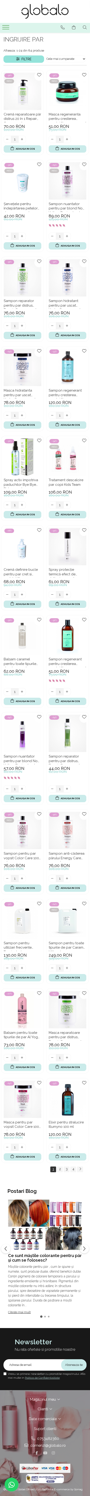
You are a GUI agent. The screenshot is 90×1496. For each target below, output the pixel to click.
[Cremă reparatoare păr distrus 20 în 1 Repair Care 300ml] (22, 91)
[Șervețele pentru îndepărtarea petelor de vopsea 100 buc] (22, 181)
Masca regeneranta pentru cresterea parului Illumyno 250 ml (67, 117)
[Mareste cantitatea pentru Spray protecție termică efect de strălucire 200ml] (67, 594)
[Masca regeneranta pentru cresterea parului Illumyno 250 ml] (67, 91)
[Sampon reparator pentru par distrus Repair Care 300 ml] (67, 733)
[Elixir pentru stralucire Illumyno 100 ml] (67, 1099)
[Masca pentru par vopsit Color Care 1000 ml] (22, 1099)
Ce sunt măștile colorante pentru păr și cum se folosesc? (45, 1258)
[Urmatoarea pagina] (80, 1169)
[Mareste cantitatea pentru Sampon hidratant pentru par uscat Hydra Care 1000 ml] (67, 325)
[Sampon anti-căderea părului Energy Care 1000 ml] (67, 830)
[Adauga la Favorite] (39, 76)
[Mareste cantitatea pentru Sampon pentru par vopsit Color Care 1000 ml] (22, 878)
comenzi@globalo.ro (48, 1445)
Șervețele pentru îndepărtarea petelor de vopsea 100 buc (21, 207)
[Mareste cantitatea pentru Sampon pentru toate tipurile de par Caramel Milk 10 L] (67, 968)
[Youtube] (45, 1453)
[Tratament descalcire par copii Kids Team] (67, 457)
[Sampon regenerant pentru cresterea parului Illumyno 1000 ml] (67, 367)
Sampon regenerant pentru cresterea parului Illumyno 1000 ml (66, 393)
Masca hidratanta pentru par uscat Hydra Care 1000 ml (20, 393)
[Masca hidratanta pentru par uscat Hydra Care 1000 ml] (22, 367)
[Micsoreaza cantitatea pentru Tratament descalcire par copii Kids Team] (52, 505)
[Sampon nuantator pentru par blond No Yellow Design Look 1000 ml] (67, 181)
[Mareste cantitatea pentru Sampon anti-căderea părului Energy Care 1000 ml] (67, 878)
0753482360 (47, 1438)
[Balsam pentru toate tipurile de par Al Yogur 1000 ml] (22, 1009)
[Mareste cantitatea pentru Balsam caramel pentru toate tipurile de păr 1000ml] (22, 691)
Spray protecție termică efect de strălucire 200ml (62, 573)
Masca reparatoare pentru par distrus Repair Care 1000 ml (65, 1036)
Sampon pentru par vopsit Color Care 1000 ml (22, 856)
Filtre (25, 59)
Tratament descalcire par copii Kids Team (66, 482)
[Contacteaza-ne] (62, 27)
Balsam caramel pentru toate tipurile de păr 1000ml (20, 662)
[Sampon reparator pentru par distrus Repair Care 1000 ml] (22, 277)
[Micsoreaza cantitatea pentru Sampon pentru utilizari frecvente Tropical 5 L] (7, 968)
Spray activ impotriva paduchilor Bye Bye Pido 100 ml (21, 483)
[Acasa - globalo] (45, 11)
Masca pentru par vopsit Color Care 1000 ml (22, 1125)
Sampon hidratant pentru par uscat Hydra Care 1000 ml (65, 304)
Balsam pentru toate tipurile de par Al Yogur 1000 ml (22, 1036)
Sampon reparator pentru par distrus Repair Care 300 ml (64, 759)
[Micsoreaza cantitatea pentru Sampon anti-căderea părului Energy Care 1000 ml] (52, 878)
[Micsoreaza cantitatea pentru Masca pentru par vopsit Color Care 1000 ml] (7, 1147)
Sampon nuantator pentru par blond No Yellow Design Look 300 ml (21, 759)
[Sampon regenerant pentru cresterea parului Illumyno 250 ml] (67, 636)
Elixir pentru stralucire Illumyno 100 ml (66, 1124)
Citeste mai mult (19, 1312)
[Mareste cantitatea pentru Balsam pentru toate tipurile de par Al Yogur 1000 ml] (22, 1057)
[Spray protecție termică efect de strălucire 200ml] (67, 546)
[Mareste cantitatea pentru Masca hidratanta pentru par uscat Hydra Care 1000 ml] (22, 415)
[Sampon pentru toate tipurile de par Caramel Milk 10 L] (67, 920)
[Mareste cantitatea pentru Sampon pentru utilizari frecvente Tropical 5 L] (22, 968)
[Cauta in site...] (85, 27)
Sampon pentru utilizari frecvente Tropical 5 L (18, 946)
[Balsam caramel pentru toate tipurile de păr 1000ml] (22, 636)
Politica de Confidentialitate (42, 1377)
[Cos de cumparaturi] (74, 27)
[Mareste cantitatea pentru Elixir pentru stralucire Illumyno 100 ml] (67, 1147)
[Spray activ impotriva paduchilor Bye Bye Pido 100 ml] (22, 457)
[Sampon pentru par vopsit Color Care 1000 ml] (22, 830)
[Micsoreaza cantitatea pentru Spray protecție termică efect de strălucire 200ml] (52, 594)
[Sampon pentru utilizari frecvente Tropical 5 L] (22, 920)
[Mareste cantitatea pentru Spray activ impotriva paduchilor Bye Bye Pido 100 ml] (22, 505)
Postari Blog (22, 1191)
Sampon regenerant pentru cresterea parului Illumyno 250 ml (67, 662)
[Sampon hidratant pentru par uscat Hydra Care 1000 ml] (67, 277)
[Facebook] (37, 1453)
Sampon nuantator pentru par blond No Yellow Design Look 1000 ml (66, 207)
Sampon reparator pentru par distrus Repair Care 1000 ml (20, 304)
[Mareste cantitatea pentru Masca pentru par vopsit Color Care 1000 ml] (22, 1147)
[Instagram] (53, 1453)
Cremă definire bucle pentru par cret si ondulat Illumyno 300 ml (21, 573)
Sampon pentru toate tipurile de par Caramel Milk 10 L (67, 946)
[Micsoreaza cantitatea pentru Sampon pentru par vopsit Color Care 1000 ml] (7, 878)
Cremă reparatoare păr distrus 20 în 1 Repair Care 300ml (22, 117)
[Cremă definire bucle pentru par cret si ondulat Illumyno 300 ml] (22, 546)
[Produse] (6, 28)
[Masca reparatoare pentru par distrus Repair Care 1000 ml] (67, 1009)
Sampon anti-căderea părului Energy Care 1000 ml (66, 856)
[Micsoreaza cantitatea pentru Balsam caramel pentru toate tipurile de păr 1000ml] (7, 691)
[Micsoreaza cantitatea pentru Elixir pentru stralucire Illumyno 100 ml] (52, 1147)
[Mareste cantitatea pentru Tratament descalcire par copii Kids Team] (67, 505)
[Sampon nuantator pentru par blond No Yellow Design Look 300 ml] (22, 733)
